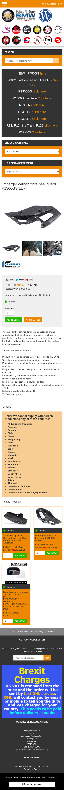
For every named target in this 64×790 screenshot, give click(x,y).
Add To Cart (20, 555)
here (43, 73)
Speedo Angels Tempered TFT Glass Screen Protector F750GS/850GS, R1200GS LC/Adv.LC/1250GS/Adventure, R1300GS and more (16, 600)
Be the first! (44, 295)
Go (47, 658)
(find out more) (52, 777)
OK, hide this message (32, 784)
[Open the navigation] (5, 3)
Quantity (9, 308)
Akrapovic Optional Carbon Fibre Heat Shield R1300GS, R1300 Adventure (15, 539)
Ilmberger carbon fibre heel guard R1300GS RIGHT (46, 538)
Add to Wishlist (33, 320)
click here (39, 91)
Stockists (50, 632)
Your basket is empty (52, 3)
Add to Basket (13, 320)
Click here (44, 98)
